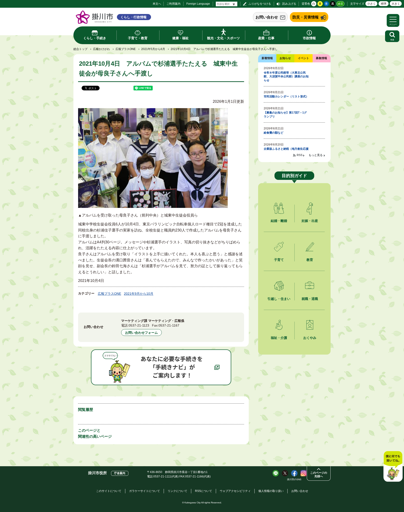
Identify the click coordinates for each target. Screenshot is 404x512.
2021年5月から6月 (153, 49)
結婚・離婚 (279, 221)
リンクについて (177, 491)
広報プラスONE (125, 49)
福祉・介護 (279, 338)
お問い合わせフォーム (141, 332)
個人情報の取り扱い (271, 491)
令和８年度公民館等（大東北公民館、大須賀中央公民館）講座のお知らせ (286, 76)
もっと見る (316, 155)
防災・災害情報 (305, 17)
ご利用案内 (173, 3)
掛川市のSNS (294, 479)
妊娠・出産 (310, 221)
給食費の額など (273, 132)
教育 (310, 260)
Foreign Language (198, 3)
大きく (396, 3)
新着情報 (267, 58)
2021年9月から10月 (138, 293)
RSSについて (203, 491)
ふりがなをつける (260, 3)
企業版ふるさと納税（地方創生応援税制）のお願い (286, 150)
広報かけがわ (101, 49)
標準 (383, 3)
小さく (371, 3)
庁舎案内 (119, 473)
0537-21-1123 (139, 325)
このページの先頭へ (318, 474)
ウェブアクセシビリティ (235, 491)
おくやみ (309, 338)
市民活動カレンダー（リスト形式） (286, 96)
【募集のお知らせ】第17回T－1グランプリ (285, 114)
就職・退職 (310, 299)
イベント (303, 58)
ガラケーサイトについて (144, 491)
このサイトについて (108, 491)
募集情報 (321, 58)
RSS (300, 155)
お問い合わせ (267, 17)
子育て (279, 260)
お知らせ (285, 58)
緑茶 (340, 3)
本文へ (157, 3)
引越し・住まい (278, 299)
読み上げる (289, 3)
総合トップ (80, 49)
